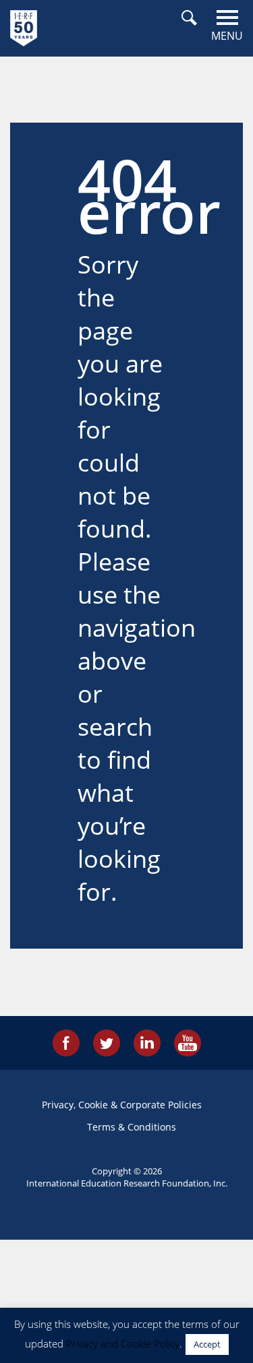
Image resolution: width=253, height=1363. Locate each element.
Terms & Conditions (131, 1126)
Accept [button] (207, 1344)
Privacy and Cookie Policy (122, 1343)
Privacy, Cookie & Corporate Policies (122, 1104)
